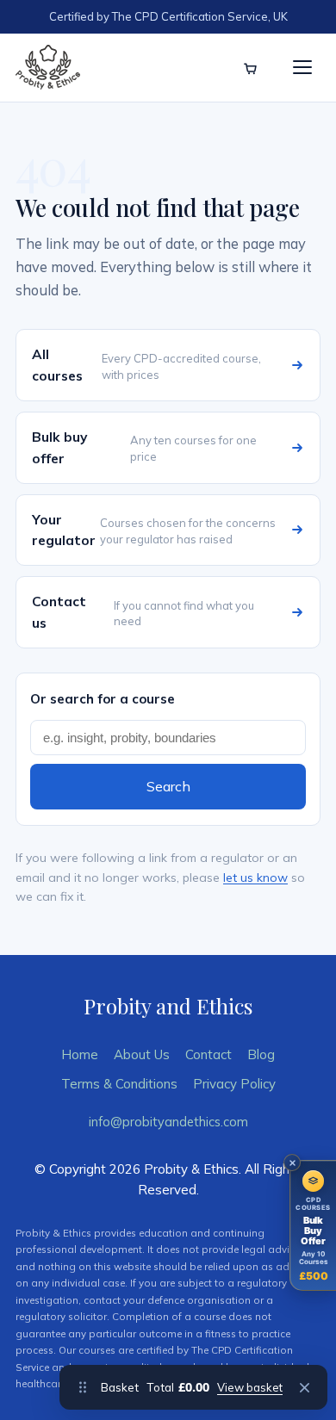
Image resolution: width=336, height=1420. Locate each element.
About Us (142, 1054)
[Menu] (302, 67)
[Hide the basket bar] (304, 1387)
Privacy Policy (234, 1084)
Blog (261, 1054)
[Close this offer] (292, 1162)
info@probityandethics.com (168, 1121)
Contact (208, 1054)
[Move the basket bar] (82, 1387)
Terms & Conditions (119, 1084)
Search (168, 786)
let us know (255, 877)
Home (79, 1054)
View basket (250, 1387)
